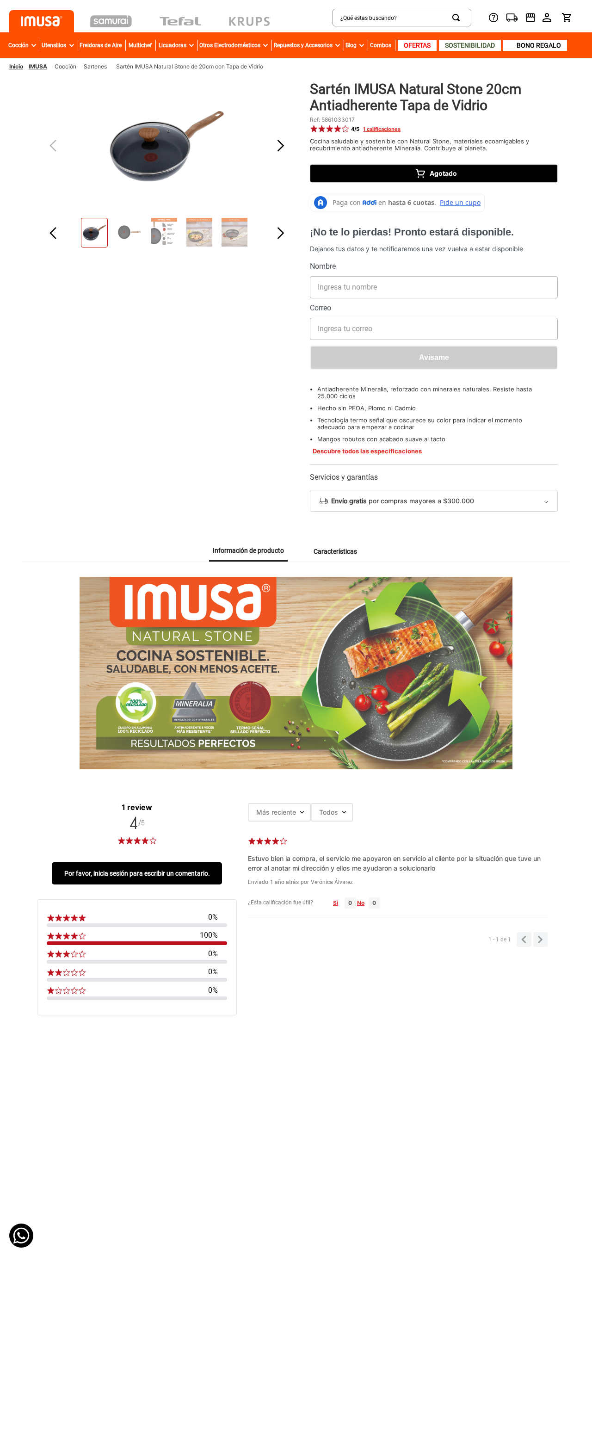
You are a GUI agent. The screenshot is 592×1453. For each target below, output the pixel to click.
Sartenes (95, 66)
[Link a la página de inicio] (16, 66)
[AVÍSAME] (434, 358)
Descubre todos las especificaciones (367, 451)
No (360, 902)
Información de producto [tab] (248, 550)
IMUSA (38, 66)
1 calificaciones (382, 129)
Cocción (65, 66)
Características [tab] (335, 551)
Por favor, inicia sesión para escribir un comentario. (137, 873)
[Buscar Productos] (457, 17)
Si (335, 902)
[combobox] (367, 17)
